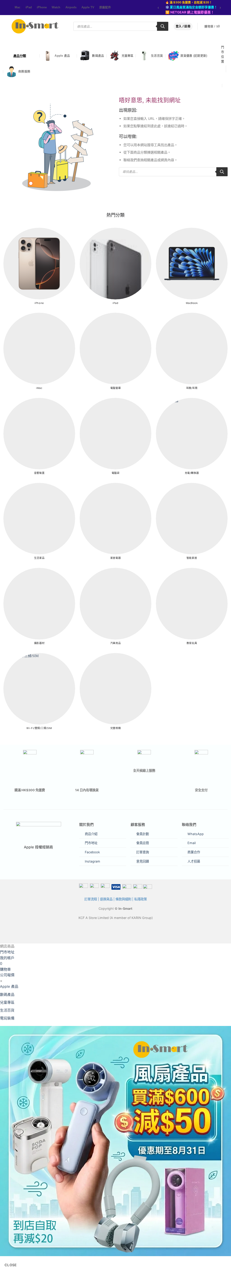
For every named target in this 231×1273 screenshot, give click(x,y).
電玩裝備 (7, 1018)
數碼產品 (98, 55)
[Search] (162, 26)
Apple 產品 (62, 55)
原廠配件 (105, 7)
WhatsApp (195, 834)
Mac (17, 7)
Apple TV (87, 7)
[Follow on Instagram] (7, 8)
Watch (56, 7)
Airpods (70, 7)
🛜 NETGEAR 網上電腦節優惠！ (189, 12)
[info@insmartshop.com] (223, 76)
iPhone (42, 7)
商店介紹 (91, 834)
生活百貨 (157, 55)
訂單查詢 (142, 852)
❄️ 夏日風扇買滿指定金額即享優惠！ (191, 7)
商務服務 (24, 71)
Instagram (92, 861)
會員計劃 (142, 834)
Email (191, 843)
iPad (28, 7)
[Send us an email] (9, 8)
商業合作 (193, 852)
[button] (215, 26)
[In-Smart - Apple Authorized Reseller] (35, 26)
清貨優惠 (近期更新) (193, 55)
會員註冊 (142, 843)
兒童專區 (128, 55)
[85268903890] (226, 85)
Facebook (92, 852)
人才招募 (193, 861)
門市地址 (91, 843)
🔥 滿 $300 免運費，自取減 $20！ (188, 2)
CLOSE (11, 1265)
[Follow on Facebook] (4, 8)
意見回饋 (142, 861)
